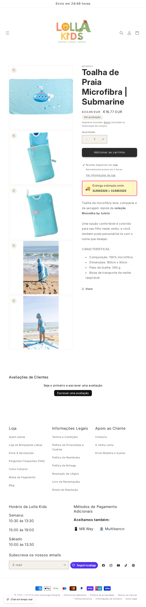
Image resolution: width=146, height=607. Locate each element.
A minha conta (104, 444)
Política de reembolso (75, 595)
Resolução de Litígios (65, 473)
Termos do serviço (127, 595)
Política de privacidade (102, 595)
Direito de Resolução (65, 489)
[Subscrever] (64, 565)
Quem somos (17, 436)
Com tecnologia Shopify (47, 595)
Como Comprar (18, 469)
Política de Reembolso (66, 457)
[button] (7, 33)
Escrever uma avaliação (73, 393)
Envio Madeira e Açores (110, 452)
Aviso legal (131, 599)
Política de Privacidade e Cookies (68, 447)
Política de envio (83, 599)
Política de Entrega (64, 465)
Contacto (101, 436)
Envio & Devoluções (21, 452)
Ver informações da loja (101, 175)
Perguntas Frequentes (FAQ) (27, 460)
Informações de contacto (109, 599)
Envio (107, 122)
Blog (11, 485)
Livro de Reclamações (66, 481)
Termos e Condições (65, 436)
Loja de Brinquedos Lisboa (25, 444)
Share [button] (89, 288)
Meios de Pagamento (22, 477)
